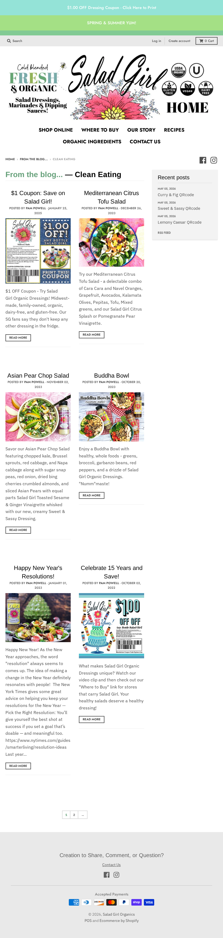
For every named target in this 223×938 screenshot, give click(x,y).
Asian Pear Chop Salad (38, 375)
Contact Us (111, 864)
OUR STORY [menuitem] (141, 129)
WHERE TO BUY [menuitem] (100, 129)
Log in (156, 40)
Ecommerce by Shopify (119, 920)
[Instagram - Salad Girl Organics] (214, 160)
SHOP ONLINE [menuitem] (56, 129)
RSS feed (164, 232)
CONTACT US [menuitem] (145, 141)
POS (88, 920)
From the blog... (34, 159)
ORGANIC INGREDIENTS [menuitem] (92, 141)
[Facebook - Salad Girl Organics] (203, 160)
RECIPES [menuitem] (174, 129)
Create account (179, 40)
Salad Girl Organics (119, 914)
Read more (18, 337)
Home (10, 159)
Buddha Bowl (111, 375)
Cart (209, 40)
